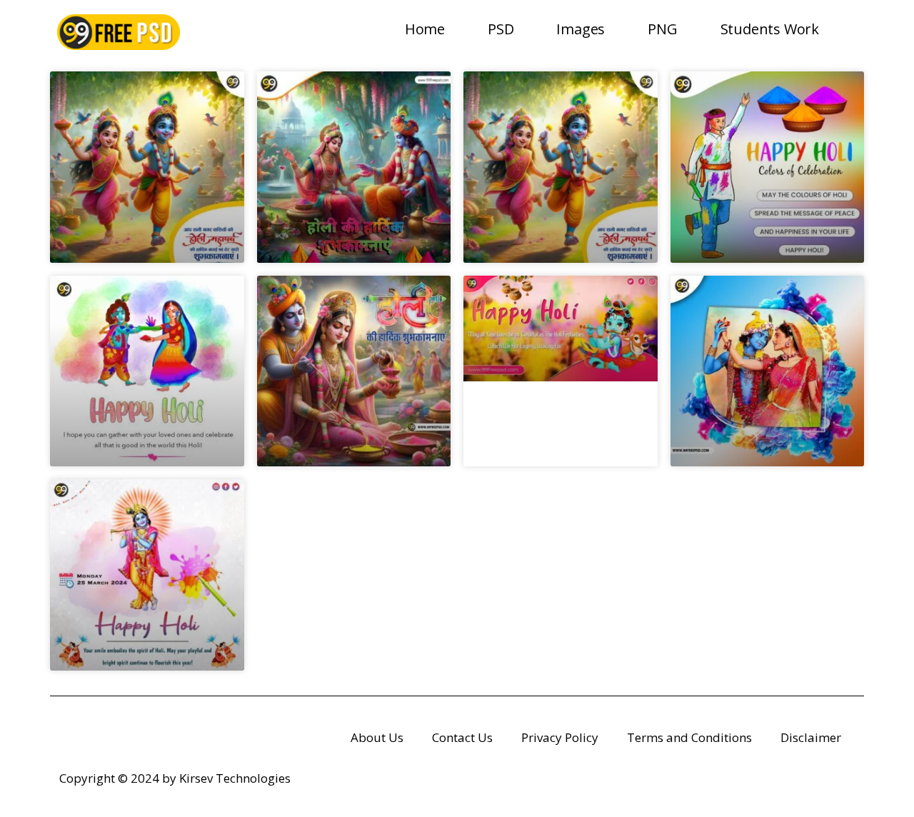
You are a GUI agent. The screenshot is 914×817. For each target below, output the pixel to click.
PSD (500, 29)
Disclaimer (810, 737)
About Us (377, 737)
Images (580, 29)
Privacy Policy (559, 737)
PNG (662, 29)
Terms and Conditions (689, 737)
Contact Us (462, 737)
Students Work (769, 29)
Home (425, 29)
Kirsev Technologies (235, 778)
